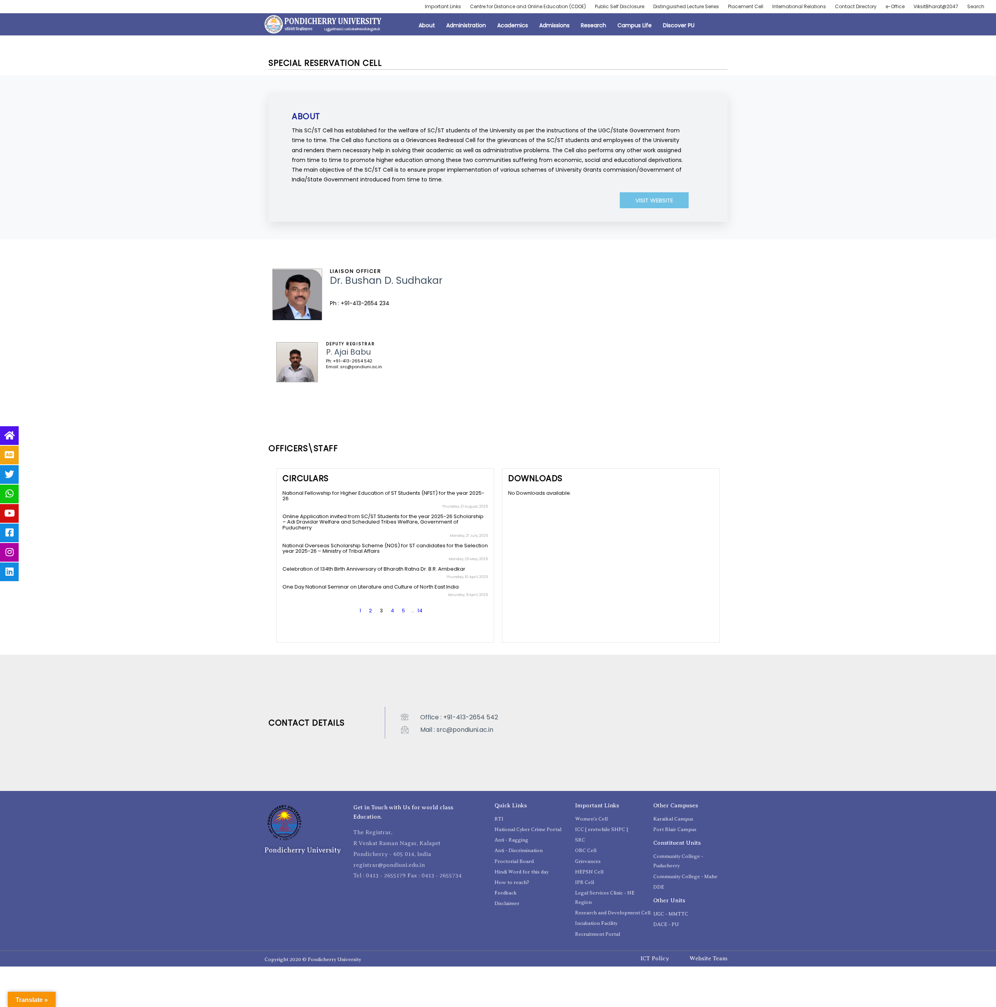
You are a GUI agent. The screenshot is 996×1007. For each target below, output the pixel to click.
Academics (512, 25)
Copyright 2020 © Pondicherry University (313, 959)
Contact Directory (856, 6)
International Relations (799, 6)
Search (975, 6)
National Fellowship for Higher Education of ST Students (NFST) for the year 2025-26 (383, 495)
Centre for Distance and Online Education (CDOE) (528, 6)
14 (420, 610)
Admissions (554, 25)
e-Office (895, 6)
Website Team (708, 958)
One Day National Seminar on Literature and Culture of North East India (370, 586)
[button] (654, 200)
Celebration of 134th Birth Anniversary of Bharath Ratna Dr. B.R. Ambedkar (373, 569)
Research (593, 25)
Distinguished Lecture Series (686, 6)
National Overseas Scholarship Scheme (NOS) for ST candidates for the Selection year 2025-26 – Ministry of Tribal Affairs (385, 548)
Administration (466, 25)
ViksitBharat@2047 (936, 6)
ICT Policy (654, 958)
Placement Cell (745, 6)
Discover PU (678, 25)
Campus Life (634, 25)
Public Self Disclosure (619, 6)
